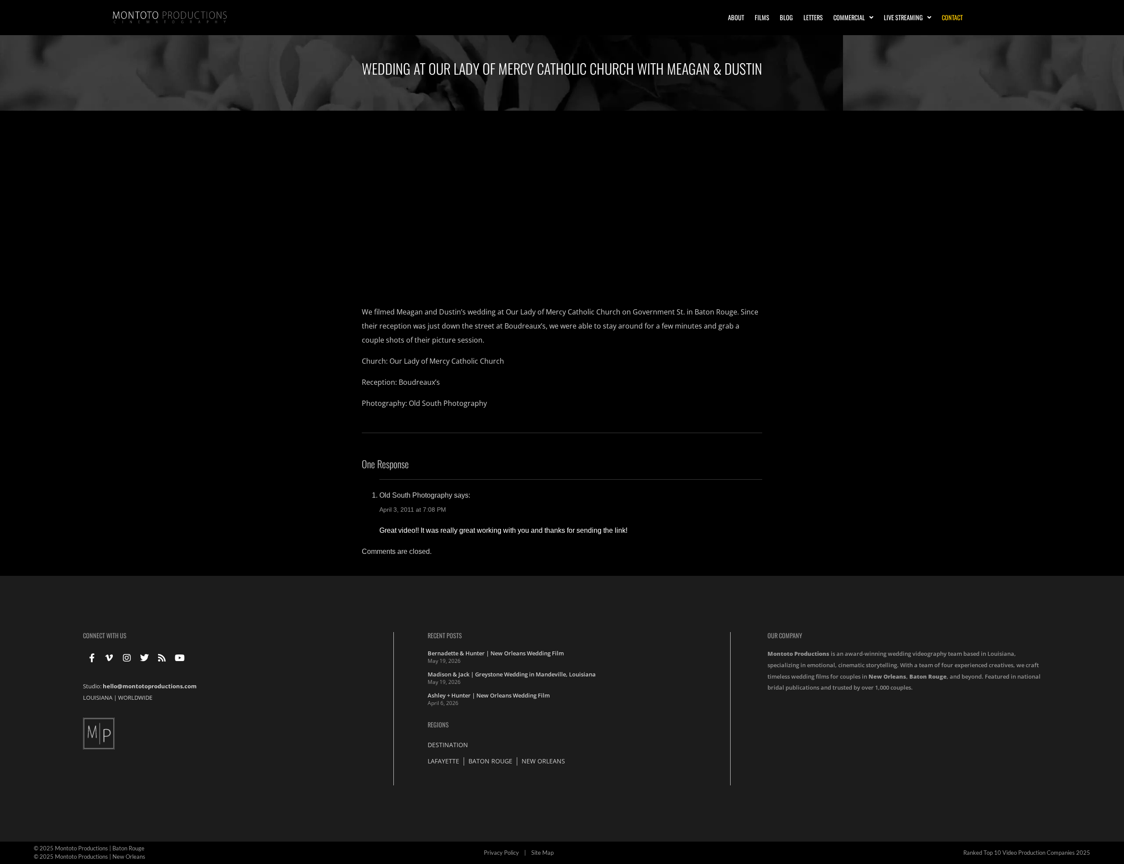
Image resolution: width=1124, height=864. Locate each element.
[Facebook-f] (92, 658)
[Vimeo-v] (109, 658)
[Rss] (162, 658)
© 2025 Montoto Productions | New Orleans (89, 856)
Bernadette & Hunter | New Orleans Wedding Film (496, 653)
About (736, 17)
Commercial (849, 17)
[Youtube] (179, 658)
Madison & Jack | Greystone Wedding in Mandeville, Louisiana (512, 674)
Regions (438, 724)
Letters (813, 17)
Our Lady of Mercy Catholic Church (446, 361)
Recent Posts (445, 635)
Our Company (784, 635)
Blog (786, 17)
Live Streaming (903, 17)
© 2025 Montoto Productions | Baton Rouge (89, 848)
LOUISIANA (97, 697)
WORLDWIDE (135, 697)
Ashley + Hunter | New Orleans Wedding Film (489, 695)
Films (762, 17)
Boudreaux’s (419, 382)
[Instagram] (127, 658)
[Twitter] (144, 658)
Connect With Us (104, 635)
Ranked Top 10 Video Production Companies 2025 (1026, 852)
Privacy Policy (501, 852)
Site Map (542, 852)
